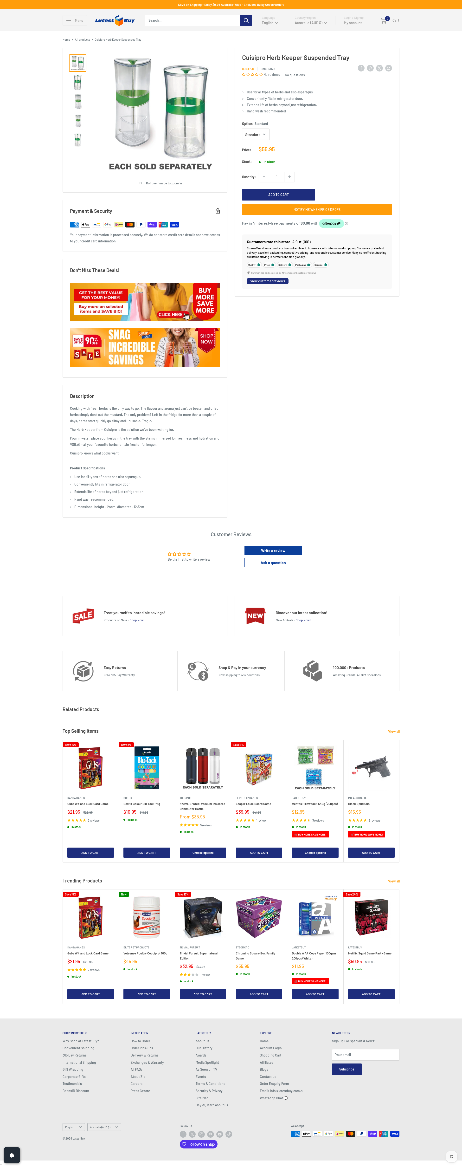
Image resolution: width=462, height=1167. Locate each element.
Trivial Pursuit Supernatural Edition (199, 955)
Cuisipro (248, 68)
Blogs (264, 1069)
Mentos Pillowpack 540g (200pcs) (315, 804)
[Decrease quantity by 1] (264, 177)
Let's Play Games (247, 797)
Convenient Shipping (78, 1048)
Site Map (202, 1098)
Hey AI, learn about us (212, 1105)
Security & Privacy (209, 1091)
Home (66, 39)
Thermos (185, 797)
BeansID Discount (76, 1091)
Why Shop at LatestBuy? (81, 1041)
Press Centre (140, 1091)
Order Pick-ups (142, 1048)
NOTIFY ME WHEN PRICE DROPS (317, 209)
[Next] (399, 801)
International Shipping (79, 1062)
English (69, 1127)
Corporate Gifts (74, 1077)
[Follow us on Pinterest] (210, 1134)
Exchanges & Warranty (147, 1062)
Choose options (202, 853)
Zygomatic (242, 947)
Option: (255, 124)
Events (201, 1077)
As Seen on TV (206, 1069)
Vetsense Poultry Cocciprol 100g (145, 953)
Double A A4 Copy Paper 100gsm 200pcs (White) (314, 955)
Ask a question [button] (273, 562)
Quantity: (249, 177)
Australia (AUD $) (100, 1127)
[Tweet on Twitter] (379, 68)
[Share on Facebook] (361, 68)
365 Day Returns (75, 1055)
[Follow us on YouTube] (219, 1134)
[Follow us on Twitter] (192, 1134)
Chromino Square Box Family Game (255, 955)
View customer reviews (267, 281)
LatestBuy (299, 797)
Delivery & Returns (145, 1055)
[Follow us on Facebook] (183, 1134)
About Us (202, 1041)
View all (394, 731)
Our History (204, 1048)
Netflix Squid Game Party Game (369, 953)
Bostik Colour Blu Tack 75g (141, 804)
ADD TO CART (278, 194)
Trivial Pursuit (190, 947)
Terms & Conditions (210, 1084)
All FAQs (136, 1069)
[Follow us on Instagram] (201, 1134)
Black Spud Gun (359, 804)
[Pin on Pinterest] (370, 68)
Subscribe (346, 1069)
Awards (201, 1055)
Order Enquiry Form (274, 1084)
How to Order (140, 1041)
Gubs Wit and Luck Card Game (88, 804)
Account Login (271, 1048)
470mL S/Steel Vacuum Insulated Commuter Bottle (202, 806)
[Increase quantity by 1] (289, 177)
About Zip (138, 1077)
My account (353, 22)
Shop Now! (137, 620)
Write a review (273, 550)
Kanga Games (76, 797)
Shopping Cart (270, 1055)
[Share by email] (388, 68)
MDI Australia (357, 797)
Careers (136, 1084)
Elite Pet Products (136, 947)
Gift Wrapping (73, 1069)
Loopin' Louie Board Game (253, 804)
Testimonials (72, 1084)
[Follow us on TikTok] (228, 1134)
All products (82, 39)
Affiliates (266, 1062)
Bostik (127, 797)
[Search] (246, 20)
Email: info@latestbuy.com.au (282, 1091)
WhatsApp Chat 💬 (274, 1098)
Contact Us (268, 1077)
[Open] (12, 1155)
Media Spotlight (207, 1062)
